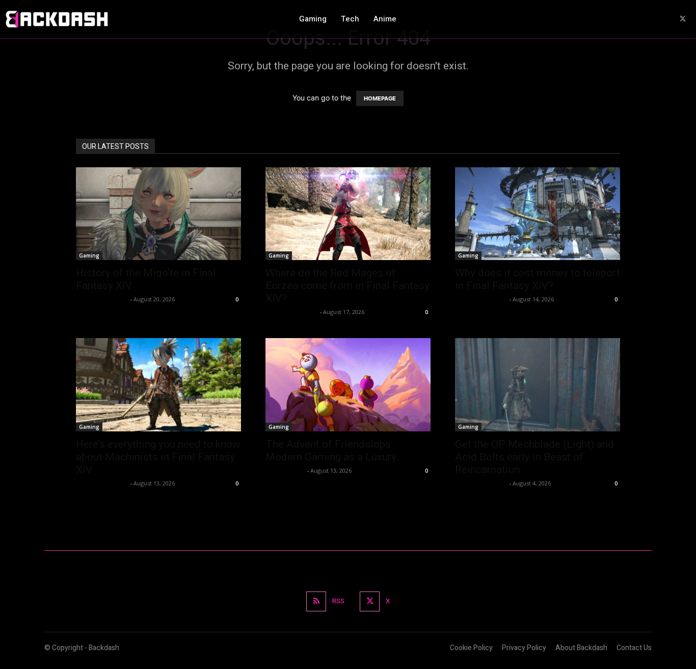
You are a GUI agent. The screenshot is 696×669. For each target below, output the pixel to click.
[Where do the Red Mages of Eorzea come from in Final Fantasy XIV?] (348, 213)
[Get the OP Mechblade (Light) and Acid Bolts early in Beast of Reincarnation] (537, 384)
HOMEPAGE (380, 98)
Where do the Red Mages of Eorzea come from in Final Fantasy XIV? (347, 285)
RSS (338, 601)
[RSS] (316, 601)
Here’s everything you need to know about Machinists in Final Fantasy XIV (158, 457)
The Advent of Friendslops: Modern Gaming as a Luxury (332, 450)
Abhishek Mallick (102, 299)
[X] (682, 19)
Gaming (89, 255)
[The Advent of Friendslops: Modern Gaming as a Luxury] (348, 384)
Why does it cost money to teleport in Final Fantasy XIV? (537, 279)
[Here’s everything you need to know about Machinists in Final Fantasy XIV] (158, 384)
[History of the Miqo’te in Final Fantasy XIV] (158, 213)
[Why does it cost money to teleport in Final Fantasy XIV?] (537, 213)
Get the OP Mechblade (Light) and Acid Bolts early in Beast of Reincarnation (534, 457)
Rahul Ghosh (285, 470)
